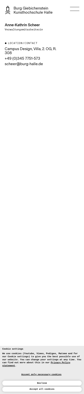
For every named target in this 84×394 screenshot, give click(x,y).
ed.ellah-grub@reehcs (24, 64)
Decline (42, 383)
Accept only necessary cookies (41, 374)
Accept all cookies (42, 389)
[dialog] (42, 370)
